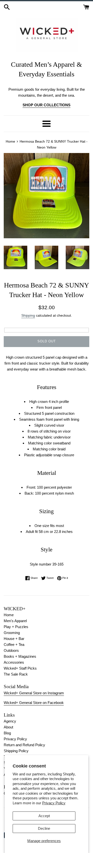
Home (9, 615)
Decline (44, 828)
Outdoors (11, 650)
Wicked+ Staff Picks (20, 668)
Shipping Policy (16, 751)
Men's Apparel (15, 621)
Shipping (28, 315)
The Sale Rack (16, 674)
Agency (10, 721)
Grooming (12, 633)
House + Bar (14, 638)
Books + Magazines (20, 656)
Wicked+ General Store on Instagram (34, 693)
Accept (44, 816)
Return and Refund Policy (24, 745)
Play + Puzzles (16, 627)
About (8, 727)
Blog (7, 733)
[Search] (7, 6)
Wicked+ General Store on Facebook (34, 702)
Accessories (14, 662)
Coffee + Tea (14, 644)
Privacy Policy (53, 803)
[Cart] (86, 6)
